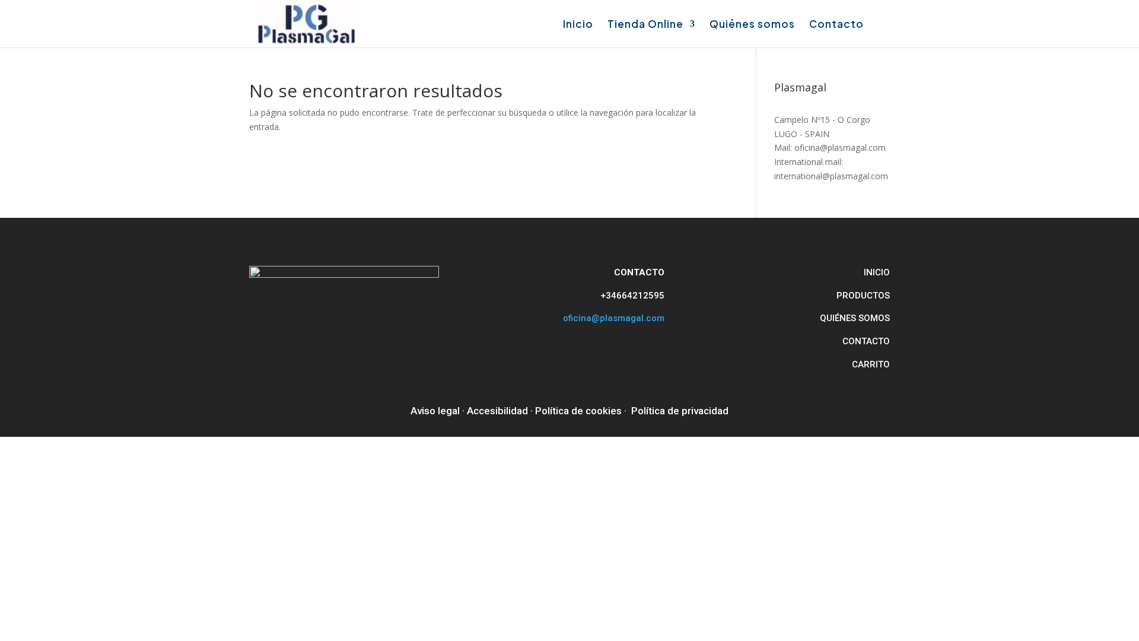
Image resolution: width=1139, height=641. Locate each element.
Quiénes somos (752, 25)
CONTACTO (866, 341)
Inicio (578, 25)
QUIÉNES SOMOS (855, 318)
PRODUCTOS (863, 295)
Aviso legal (435, 411)
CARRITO (871, 364)
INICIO (877, 272)
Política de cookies (578, 411)
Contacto (836, 25)
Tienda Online (645, 25)
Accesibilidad (497, 411)
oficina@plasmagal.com (613, 318)
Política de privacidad (679, 411)
